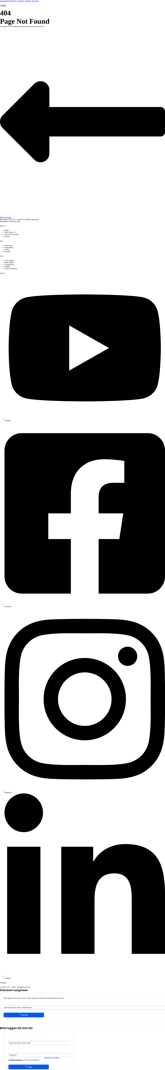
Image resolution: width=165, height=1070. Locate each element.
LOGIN (3, 6)
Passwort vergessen (51, 1058)
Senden (25, 1015)
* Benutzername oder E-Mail (19, 1043)
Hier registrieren (33, 1060)
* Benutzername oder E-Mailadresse (18, 1007)
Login (30, 1067)
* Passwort (12, 1055)
